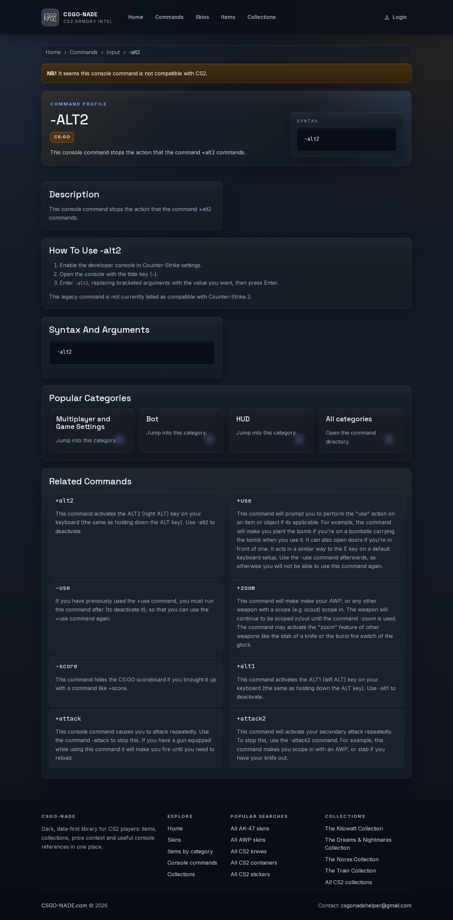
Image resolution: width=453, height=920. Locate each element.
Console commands (192, 862)
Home (135, 17)
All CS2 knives (248, 851)
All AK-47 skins (249, 828)
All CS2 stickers (250, 874)
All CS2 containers (253, 862)
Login (400, 17)
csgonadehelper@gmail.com (376, 905)
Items (228, 17)
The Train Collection (350, 870)
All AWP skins (248, 839)
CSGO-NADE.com (64, 905)
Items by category (190, 851)
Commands (169, 17)
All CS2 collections (348, 882)
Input (113, 52)
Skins (202, 17)
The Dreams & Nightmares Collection (358, 843)
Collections (261, 17)
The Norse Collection (352, 859)
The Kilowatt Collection (354, 828)
